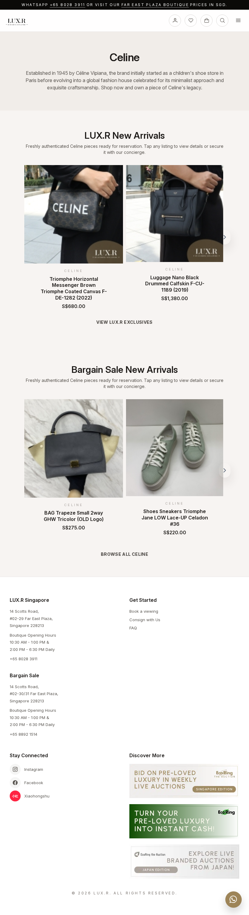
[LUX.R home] (19, 22)
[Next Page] (224, 237)
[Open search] (222, 21)
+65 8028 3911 (67, 4)
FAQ (133, 627)
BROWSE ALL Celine (124, 554)
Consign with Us (144, 619)
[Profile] (175, 21)
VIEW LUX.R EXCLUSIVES (124, 322)
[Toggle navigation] (238, 21)
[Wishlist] (191, 21)
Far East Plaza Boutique (155, 4)
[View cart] (206, 21)
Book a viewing (143, 611)
